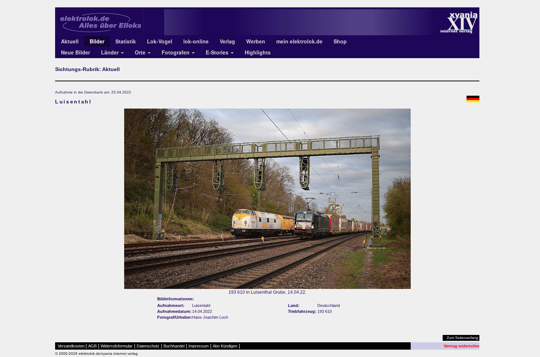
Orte (141, 52)
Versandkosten (71, 346)
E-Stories (218, 52)
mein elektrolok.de (299, 41)
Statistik (125, 41)
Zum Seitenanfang (462, 338)
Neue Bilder (75, 52)
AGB (92, 346)
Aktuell (70, 41)
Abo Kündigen (225, 346)
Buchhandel (173, 346)
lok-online (196, 41)
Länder (110, 52)
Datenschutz (148, 346)
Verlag (227, 41)
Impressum (198, 346)
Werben (255, 41)
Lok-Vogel (159, 41)
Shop (340, 41)
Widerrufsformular (117, 346)
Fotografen (176, 52)
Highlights (258, 52)
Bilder (97, 41)
